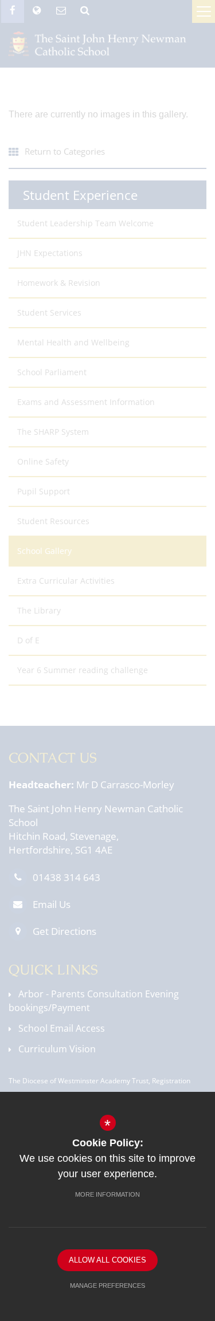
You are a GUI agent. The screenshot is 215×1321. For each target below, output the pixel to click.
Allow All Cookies (107, 1260)
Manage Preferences (107, 1285)
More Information (107, 1194)
